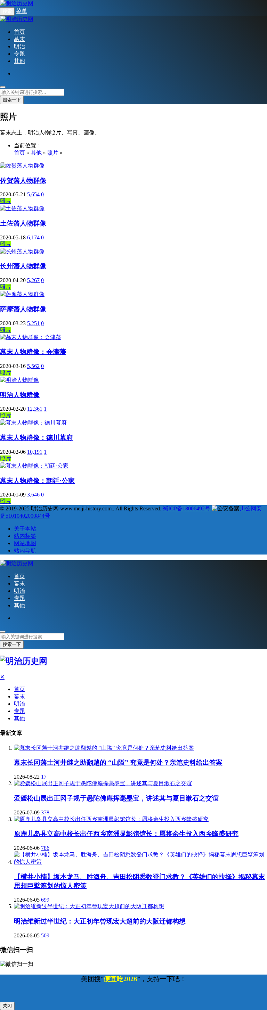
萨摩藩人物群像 (23, 309)
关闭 (7, 1005)
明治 (19, 46)
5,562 (33, 366)
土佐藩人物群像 (23, 223)
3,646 (33, 495)
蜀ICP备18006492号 (186, 508)
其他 (19, 61)
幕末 (19, 39)
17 (44, 777)
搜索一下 (12, 99)
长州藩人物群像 (23, 266)
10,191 (34, 452)
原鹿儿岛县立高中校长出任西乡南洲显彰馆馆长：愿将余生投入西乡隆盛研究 (126, 833)
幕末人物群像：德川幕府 (36, 437)
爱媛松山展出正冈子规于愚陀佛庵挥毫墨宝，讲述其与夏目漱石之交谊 (116, 798)
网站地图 (25, 543)
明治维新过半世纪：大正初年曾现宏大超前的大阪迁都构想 (100, 921)
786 (45, 848)
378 (45, 812)
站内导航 (25, 550)
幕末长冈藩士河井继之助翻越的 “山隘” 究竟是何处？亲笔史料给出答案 (118, 762)
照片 (52, 153)
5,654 (33, 194)
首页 (19, 32)
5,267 (33, 280)
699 (45, 900)
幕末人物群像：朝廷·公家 (37, 480)
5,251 (33, 323)
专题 (19, 54)
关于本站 (25, 529)
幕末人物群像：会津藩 (33, 351)
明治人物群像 (20, 395)
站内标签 (25, 536)
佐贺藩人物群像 (23, 180)
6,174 (33, 237)
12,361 (34, 409)
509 (45, 935)
